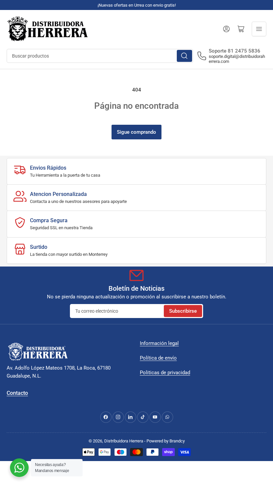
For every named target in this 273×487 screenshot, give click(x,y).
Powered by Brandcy (165, 440)
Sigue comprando (136, 132)
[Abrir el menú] (259, 29)
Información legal (159, 343)
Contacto (17, 393)
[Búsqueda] (184, 56)
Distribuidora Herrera (123, 440)
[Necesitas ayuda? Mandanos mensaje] (19, 467)
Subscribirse (183, 311)
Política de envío (158, 358)
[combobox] (100, 56)
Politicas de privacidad (165, 373)
